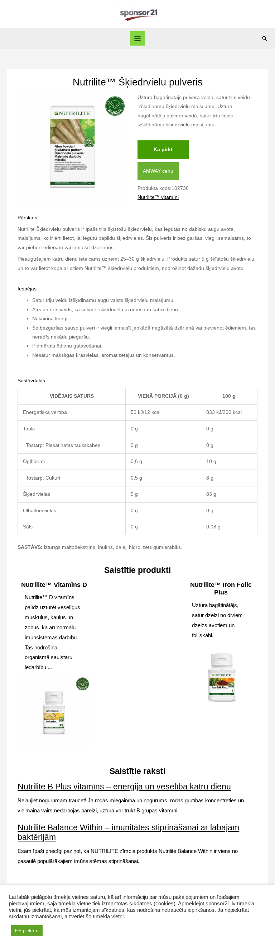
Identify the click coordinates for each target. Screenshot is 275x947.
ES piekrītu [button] (26, 930)
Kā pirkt (163, 149)
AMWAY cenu (158, 171)
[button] (264, 38)
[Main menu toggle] (137, 38)
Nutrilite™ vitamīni (158, 197)
